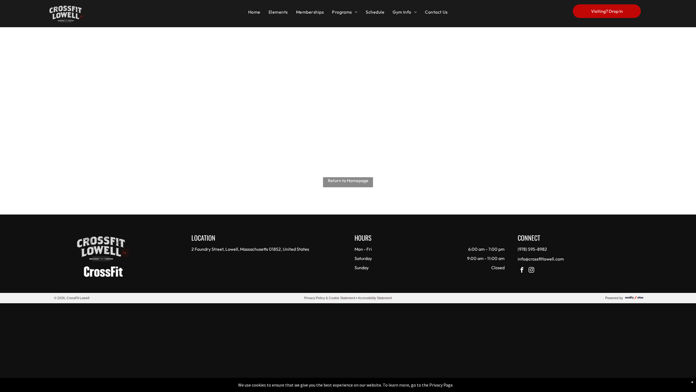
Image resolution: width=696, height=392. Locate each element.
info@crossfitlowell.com (541, 259)
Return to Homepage (348, 180)
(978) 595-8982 (532, 249)
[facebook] (522, 270)
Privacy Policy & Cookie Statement (329, 298)
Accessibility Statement (375, 298)
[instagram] (531, 270)
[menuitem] (254, 12)
